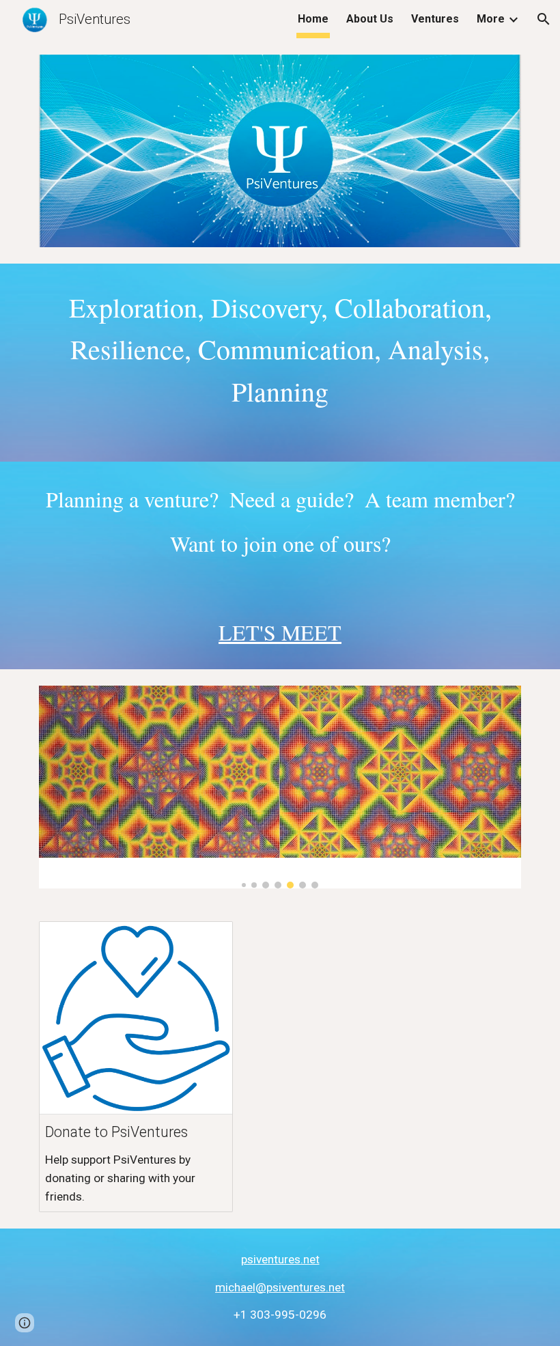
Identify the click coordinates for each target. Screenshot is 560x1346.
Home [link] (313, 18)
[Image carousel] (280, 787)
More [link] (491, 18)
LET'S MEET (280, 632)
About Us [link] (369, 18)
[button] (543, 19)
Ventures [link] (435, 18)
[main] (280, 362)
